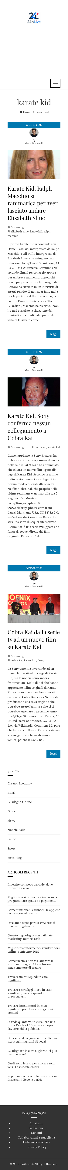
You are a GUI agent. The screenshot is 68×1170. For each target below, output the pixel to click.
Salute (12, 839)
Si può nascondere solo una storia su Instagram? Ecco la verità (32, 1078)
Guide (12, 811)
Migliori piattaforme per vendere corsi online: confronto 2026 (34, 949)
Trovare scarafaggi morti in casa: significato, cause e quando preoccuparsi (30, 993)
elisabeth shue (20, 231)
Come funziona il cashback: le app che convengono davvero (34, 911)
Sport (11, 848)
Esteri (11, 792)
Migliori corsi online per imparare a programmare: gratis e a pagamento (32, 899)
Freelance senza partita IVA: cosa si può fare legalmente (31, 924)
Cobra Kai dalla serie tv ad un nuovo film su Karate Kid (34, 639)
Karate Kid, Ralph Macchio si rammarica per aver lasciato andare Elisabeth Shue (32, 203)
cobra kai (40, 447)
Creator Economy (20, 783)
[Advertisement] (34, 49)
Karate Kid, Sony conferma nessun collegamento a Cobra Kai (29, 427)
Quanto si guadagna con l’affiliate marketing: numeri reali (30, 937)
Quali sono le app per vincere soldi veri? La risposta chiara (31, 1065)
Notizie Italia (16, 830)
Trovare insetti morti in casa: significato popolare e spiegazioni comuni (30, 1009)
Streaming (17, 227)
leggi (53, 334)
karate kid (36, 231)
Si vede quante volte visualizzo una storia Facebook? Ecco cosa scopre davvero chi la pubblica (31, 1025)
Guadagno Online (20, 802)
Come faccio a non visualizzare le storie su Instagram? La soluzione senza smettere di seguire (30, 964)
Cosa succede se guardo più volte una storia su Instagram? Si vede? (33, 1040)
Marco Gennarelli (34, 143)
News (11, 820)
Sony (41, 660)
